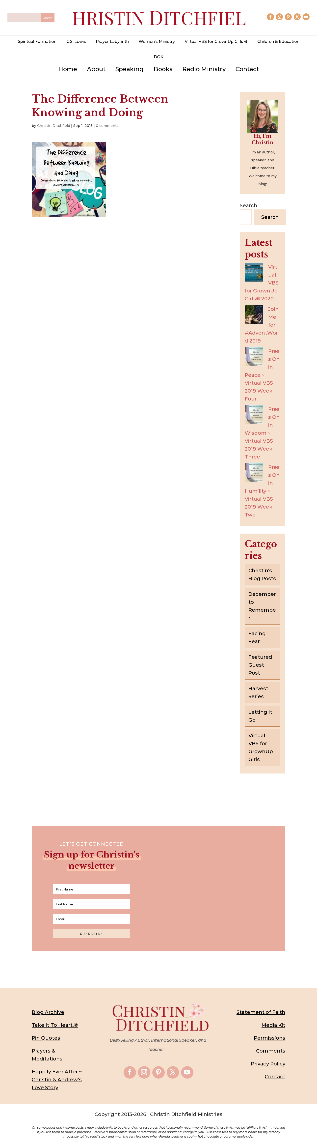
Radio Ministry (204, 69)
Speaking (129, 69)
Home (67, 69)
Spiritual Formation (37, 41)
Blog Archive (48, 1012)
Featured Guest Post (260, 665)
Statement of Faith (261, 1012)
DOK (158, 57)
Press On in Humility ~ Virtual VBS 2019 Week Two (262, 491)
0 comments (107, 125)
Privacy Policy (268, 1064)
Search (248, 205)
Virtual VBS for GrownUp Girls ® (216, 41)
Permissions (269, 1038)
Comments (270, 1051)
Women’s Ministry (157, 41)
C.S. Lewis (76, 41)
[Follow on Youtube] (306, 16)
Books (163, 69)
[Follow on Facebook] (270, 16)
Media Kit (273, 1025)
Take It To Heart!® (55, 1025)
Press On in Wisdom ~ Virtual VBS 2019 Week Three (262, 433)
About (96, 69)
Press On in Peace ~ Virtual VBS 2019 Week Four (262, 375)
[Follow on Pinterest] (288, 16)
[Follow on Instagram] (279, 16)
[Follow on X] (297, 16)
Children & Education (278, 41)
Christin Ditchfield (53, 125)
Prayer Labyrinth (112, 41)
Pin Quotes (46, 1038)
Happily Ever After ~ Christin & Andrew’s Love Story (57, 1079)
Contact (247, 69)
